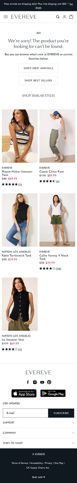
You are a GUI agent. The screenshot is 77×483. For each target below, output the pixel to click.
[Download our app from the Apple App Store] (24, 393)
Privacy (48, 463)
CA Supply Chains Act (37, 467)
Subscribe (61, 413)
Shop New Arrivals (38, 68)
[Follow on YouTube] (42, 382)
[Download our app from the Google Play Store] (53, 393)
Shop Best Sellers (38, 80)
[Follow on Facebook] (28, 382)
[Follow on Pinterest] (49, 382)
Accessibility (36, 463)
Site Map (59, 463)
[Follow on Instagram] (35, 382)
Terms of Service (20, 463)
